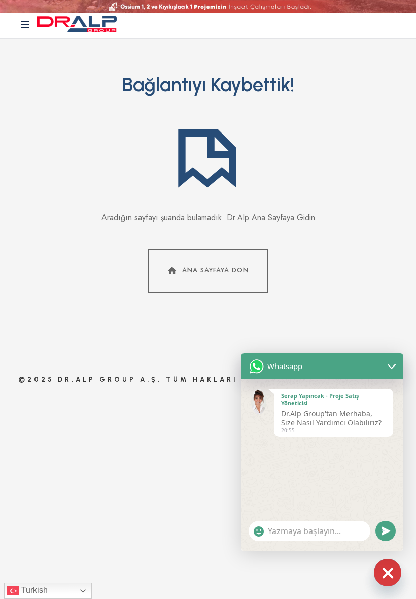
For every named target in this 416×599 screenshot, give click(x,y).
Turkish (33, 590)
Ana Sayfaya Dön (215, 270)
